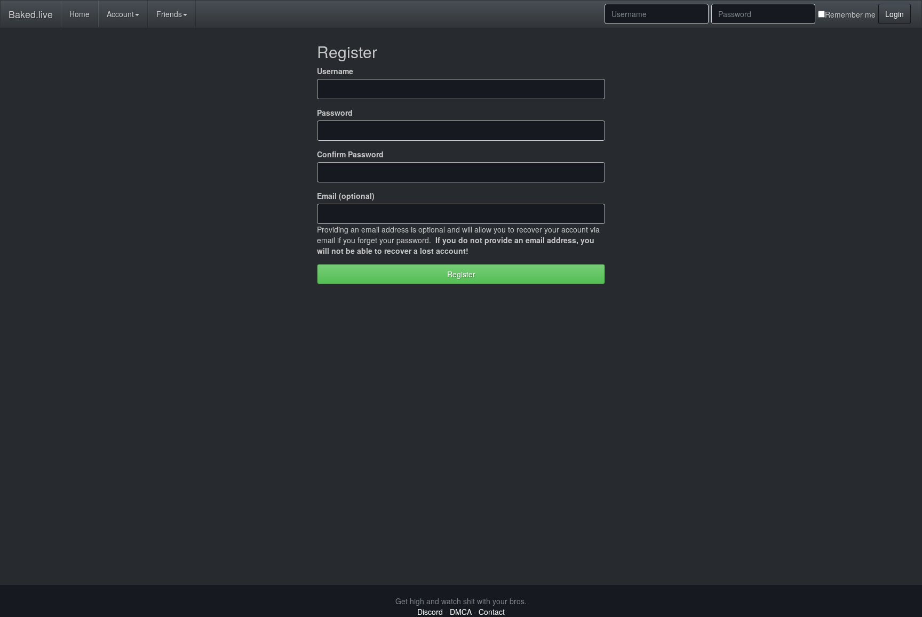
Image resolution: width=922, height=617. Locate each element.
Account (120, 14)
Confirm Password (350, 154)
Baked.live (31, 14)
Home (79, 14)
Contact (492, 611)
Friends (169, 14)
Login (894, 14)
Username (335, 71)
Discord (430, 611)
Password (335, 112)
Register (461, 274)
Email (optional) (346, 195)
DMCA (461, 611)
